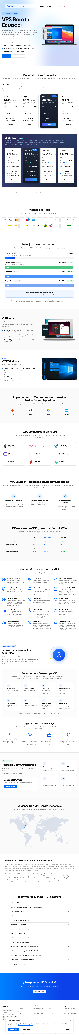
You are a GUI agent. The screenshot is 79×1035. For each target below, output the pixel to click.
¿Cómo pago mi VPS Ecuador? (19, 964)
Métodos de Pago (68, 1011)
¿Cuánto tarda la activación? (18, 924)
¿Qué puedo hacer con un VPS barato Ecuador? (24, 946)
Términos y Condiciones (70, 1008)
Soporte (51, 1013)
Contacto (51, 1011)
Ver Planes (6, 56)
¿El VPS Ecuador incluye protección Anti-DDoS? (24, 951)
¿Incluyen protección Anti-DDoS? (19, 920)
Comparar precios (18, 56)
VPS (24, 6)
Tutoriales (48, 6)
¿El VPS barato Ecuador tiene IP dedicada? (22, 959)
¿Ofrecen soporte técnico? (17, 933)
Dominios (42, 6)
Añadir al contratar (10, 786)
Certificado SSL (21, 1016)
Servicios (35, 6)
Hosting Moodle (37, 1011)
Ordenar (10, 124)
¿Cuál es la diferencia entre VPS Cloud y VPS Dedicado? (26, 907)
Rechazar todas (26, 1029)
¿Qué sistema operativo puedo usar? (20, 916)
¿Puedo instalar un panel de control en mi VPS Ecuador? (26, 955)
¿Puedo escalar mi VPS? (17, 911)
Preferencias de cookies (70, 1013)
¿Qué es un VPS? (15, 903)
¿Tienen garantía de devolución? (19, 942)
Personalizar (67, 1029)
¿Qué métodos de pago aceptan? (19, 938)
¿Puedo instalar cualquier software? (20, 929)
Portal (69, 6)
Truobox (5, 1006)
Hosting (29, 6)
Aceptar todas (13, 1029)
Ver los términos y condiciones (25, 1024)
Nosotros (51, 1008)
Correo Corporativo (38, 1013)
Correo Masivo (36, 1016)
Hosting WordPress (38, 1008)
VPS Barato (20, 1008)
